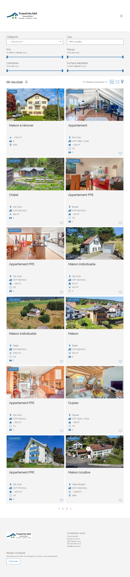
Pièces (71, 49)
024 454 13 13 (75, 544)
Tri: (84, 82)
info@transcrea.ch (74, 546)
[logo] (22, 16)
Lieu (69, 36)
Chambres (12, 63)
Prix (8, 49)
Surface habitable (77, 63)
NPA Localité (75, 41)
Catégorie (12, 36)
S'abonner (13, 561)
